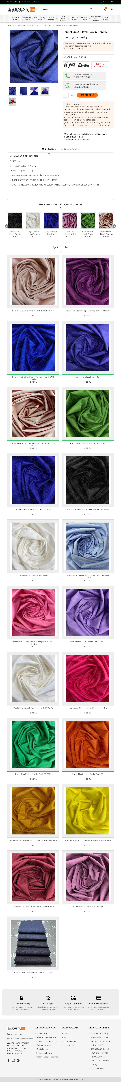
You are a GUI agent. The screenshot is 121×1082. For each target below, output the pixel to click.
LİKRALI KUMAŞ (97, 1045)
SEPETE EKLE (87, 95)
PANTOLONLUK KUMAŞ (101, 1041)
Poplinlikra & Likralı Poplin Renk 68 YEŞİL (33, 774)
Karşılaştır (102, 134)
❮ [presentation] (6, 226)
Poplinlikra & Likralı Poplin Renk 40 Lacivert (33, 973)
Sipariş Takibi (42, 1033)
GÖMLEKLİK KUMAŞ (43, 25)
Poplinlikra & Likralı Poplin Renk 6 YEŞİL (87, 234)
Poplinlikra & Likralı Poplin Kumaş (65, 25)
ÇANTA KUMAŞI (97, 1068)
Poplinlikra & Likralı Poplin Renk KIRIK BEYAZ (33, 708)
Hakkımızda (25, 2)
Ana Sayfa (13, 2)
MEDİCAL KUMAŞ (98, 1057)
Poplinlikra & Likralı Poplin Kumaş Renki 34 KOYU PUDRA (106, 235)
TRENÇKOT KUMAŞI (99, 1053)
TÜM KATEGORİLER (26, 25)
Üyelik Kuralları (42, 1049)
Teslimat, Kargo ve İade (46, 1037)
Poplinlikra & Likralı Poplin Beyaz (33, 234)
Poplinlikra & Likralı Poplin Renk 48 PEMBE (88, 708)
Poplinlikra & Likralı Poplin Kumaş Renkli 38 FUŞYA (88, 311)
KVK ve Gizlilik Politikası (46, 1041)
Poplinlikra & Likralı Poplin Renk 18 (69, 234)
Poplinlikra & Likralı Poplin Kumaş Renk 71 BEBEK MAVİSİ (87, 577)
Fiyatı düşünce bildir (73, 137)
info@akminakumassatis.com (20, 1039)
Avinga (80, 1079)
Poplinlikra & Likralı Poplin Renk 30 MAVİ (51, 234)
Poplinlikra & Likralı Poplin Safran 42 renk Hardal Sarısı (33, 840)
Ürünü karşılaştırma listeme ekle (79, 134)
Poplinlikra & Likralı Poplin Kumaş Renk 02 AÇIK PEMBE (33, 643)
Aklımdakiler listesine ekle (76, 140)
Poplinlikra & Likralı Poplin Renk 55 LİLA (87, 642)
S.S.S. (66, 1037)
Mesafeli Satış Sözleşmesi (47, 1057)
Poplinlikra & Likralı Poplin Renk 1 (87, 377)
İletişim (36, 2)
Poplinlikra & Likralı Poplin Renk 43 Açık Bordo (33, 906)
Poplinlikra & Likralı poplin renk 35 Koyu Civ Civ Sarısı (88, 840)
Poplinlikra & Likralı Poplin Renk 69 (87, 774)
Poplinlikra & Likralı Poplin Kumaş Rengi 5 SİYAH (15, 235)
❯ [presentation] (114, 226)
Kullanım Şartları (43, 1045)
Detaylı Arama (70, 1041)
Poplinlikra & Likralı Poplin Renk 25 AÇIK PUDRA (33, 311)
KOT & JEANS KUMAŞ (100, 1049)
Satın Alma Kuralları (44, 1053)
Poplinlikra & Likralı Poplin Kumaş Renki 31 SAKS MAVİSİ (33, 378)
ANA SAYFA (12, 25)
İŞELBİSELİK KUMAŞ (99, 1037)
